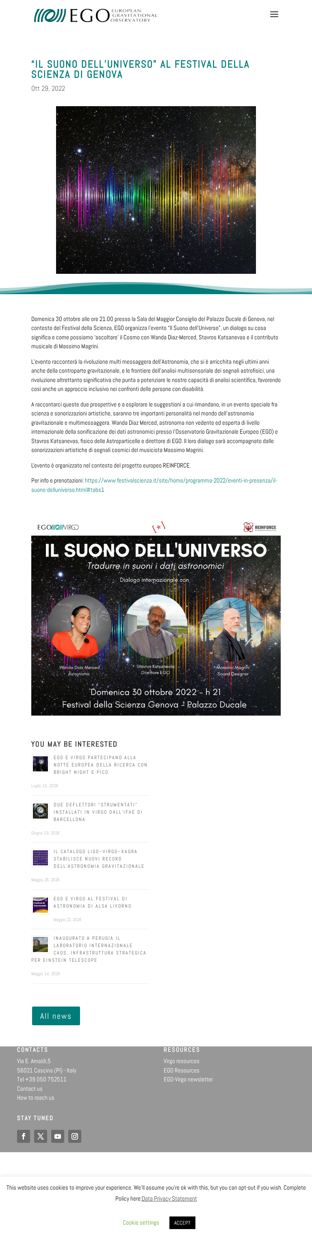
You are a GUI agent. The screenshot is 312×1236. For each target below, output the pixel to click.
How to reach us (35, 1097)
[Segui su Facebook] (23, 1136)
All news (56, 1016)
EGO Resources (181, 1070)
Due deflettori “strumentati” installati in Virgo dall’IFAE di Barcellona (98, 812)
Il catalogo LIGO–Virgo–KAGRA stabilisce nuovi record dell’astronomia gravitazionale (99, 858)
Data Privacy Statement (169, 1198)
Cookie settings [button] (141, 1222)
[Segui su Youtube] (57, 1136)
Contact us (30, 1088)
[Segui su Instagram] (74, 1136)
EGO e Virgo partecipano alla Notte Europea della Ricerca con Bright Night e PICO (101, 764)
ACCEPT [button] (182, 1222)
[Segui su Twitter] (40, 1136)
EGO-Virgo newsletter (188, 1079)
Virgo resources (181, 1061)
